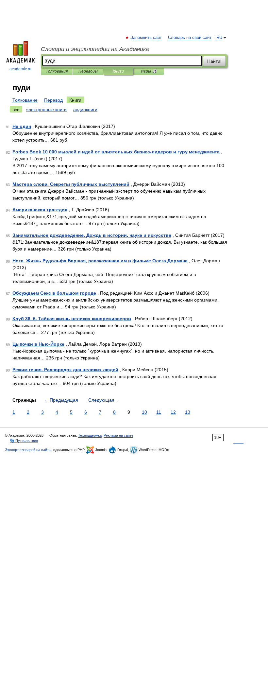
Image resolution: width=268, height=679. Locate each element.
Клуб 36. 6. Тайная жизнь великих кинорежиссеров (71, 318)
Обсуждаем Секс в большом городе (54, 293)
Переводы (88, 71)
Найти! (214, 61)
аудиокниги (85, 109)
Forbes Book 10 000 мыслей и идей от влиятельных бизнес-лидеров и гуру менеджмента (116, 151)
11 (158, 412)
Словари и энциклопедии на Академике (95, 49)
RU (219, 37)
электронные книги (46, 109)
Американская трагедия (39, 209)
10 (144, 412)
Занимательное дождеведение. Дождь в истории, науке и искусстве (91, 235)
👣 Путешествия (24, 441)
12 (173, 412)
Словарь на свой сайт (189, 37)
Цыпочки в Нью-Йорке (38, 344)
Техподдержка (90, 435)
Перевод (53, 100)
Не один (21, 126)
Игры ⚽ (149, 71)
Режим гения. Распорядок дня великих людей (65, 369)
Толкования (57, 71)
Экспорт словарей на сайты (28, 450)
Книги (118, 71)
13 (187, 412)
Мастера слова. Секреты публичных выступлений (70, 184)
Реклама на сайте (118, 435)
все (16, 109)
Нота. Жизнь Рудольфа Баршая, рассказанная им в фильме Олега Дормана (100, 260)
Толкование (25, 100)
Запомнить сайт (146, 37)
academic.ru (20, 69)
